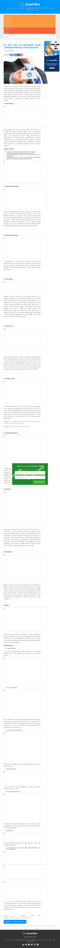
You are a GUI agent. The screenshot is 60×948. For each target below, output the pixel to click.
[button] (30, 466)
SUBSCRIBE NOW (39, 482)
